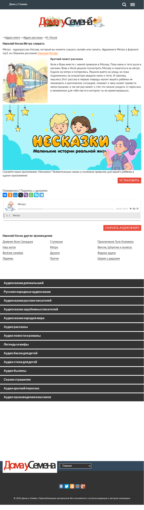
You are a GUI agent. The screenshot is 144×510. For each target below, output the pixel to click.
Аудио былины (15, 371)
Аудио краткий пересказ (21, 388)
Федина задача (107, 253)
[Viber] (26, 195)
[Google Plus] (83, 486)
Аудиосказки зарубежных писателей (31, 309)
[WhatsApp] (31, 195)
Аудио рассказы (33, 37)
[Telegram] (41, 195)
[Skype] (36, 195)
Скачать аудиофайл (122, 227)
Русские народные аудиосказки (27, 292)
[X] (20, 195)
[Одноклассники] (10, 195)
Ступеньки (56, 242)
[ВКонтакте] (5, 195)
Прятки (54, 258)
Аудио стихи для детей (20, 362)
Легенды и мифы (16, 344)
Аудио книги (12, 37)
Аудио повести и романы (22, 336)
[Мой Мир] (15, 195)
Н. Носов (51, 37)
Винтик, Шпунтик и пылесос (115, 247)
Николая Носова (47, 53)
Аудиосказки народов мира (24, 318)
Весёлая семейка (13, 253)
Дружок (55, 253)
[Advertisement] (72, 431)
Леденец (8, 258)
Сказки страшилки (17, 380)
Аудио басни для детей (20, 353)
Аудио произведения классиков (27, 397)
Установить (129, 180)
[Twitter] (66, 486)
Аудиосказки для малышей (24, 283)
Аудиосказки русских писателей (27, 301)
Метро (54, 247)
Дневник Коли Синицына (18, 242)
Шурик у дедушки (109, 258)
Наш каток (9, 247)
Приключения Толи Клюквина (116, 242)
